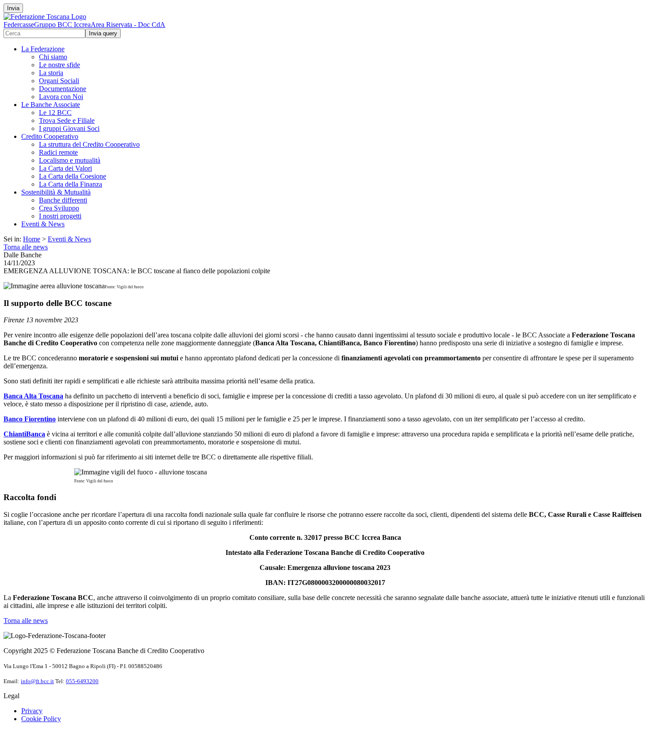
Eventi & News (43, 224)
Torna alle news (26, 247)
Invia (13, 8)
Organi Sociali (59, 80)
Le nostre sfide (59, 65)
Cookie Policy (41, 718)
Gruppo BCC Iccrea (62, 24)
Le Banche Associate (50, 104)
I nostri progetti (60, 216)
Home (31, 239)
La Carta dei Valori (65, 168)
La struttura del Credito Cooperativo (89, 144)
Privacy (31, 711)
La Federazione (43, 49)
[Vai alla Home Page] (45, 16)
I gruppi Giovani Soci (69, 128)
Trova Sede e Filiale (67, 120)
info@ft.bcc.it (37, 681)
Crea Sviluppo (59, 208)
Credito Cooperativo (49, 136)
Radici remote (58, 152)
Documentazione (62, 88)
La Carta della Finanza (70, 184)
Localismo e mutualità (69, 160)
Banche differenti (63, 200)
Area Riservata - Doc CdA (128, 24)
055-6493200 (82, 681)
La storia (51, 72)
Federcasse (19, 24)
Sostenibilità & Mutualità (56, 192)
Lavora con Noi (61, 96)
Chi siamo (53, 57)
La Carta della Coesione (72, 176)
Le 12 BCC (55, 112)
